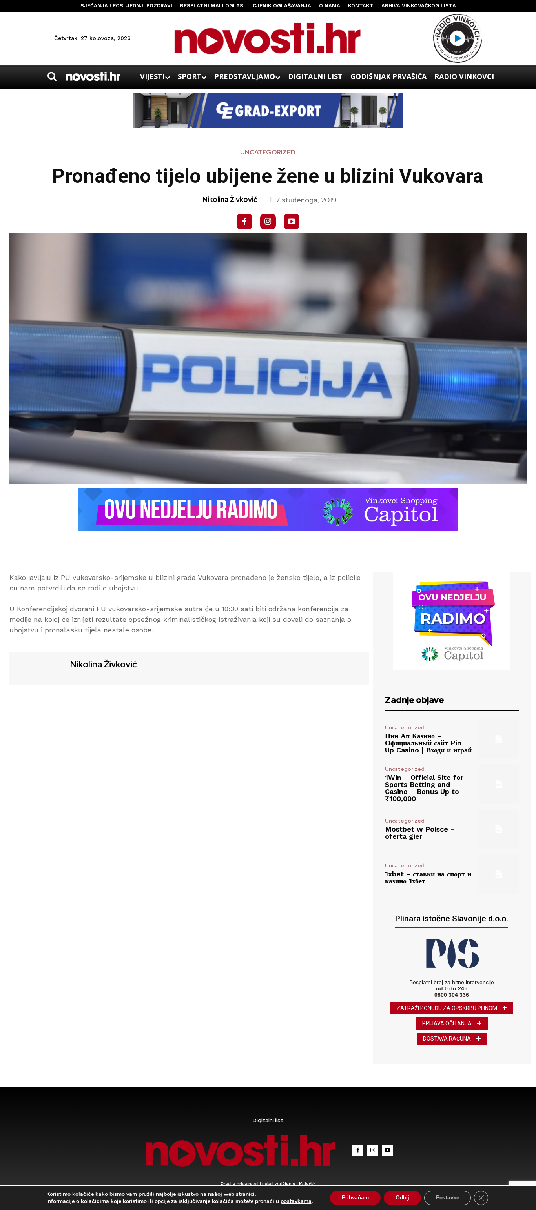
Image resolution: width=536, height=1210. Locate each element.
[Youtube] (291, 221)
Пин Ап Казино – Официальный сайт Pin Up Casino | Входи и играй (428, 743)
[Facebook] (244, 221)
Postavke (447, 1197)
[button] (52, 76)
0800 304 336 (451, 995)
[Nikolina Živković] (38, 668)
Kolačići (307, 1184)
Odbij (402, 1197)
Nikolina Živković (229, 199)
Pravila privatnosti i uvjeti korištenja (259, 1184)
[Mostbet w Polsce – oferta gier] (499, 829)
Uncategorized (267, 152)
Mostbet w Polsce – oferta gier (420, 832)
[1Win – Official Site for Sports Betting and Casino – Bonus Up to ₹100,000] (499, 784)
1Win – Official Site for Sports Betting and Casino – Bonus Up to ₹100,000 (424, 788)
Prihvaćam (355, 1197)
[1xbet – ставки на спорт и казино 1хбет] (499, 874)
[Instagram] (268, 221)
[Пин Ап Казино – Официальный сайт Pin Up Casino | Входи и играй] (499, 739)
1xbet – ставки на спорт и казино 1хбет (428, 877)
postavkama (296, 1201)
